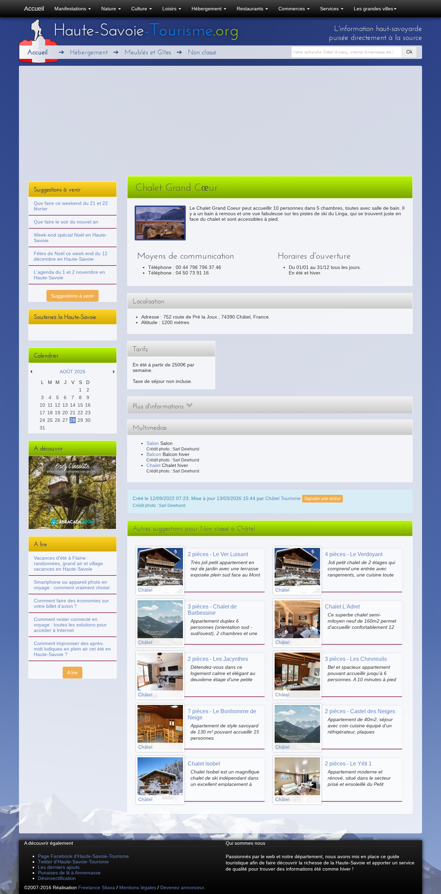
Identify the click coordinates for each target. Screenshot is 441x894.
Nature (109, 8)
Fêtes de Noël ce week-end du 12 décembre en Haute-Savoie (70, 256)
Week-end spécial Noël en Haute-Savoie (70, 237)
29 (80, 420)
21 (72, 412)
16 (88, 405)
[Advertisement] (220, 124)
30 (88, 420)
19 (57, 412)
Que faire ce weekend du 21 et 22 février (71, 205)
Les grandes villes (373, 8)
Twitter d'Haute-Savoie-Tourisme (73, 861)
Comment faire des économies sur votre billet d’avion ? (71, 603)
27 (65, 420)
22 (80, 412)
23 (88, 412)
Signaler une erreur (322, 498)
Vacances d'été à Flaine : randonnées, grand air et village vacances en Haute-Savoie (68, 563)
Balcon (153, 454)
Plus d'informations (159, 406)
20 (65, 412)
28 (72, 420)
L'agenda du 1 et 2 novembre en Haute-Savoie (69, 274)
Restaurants (251, 8)
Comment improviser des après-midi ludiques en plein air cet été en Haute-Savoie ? (72, 649)
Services (330, 8)
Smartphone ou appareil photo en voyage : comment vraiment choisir (72, 584)
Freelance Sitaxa (96, 887)
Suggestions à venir (72, 296)
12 (57, 405)
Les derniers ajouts (59, 867)
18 (50, 412)
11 (50, 405)
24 (42, 420)
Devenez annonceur (182, 887)
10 (42, 405)
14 (72, 405)
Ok (409, 52)
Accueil (34, 8)
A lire (72, 672)
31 (42, 427)
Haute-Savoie (146, 30)
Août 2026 (72, 371)
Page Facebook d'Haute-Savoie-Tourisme (83, 856)
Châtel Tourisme (283, 498)
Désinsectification (57, 878)
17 (42, 412)
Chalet (153, 465)
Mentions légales (137, 887)
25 (50, 420)
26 (57, 420)
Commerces (292, 8)
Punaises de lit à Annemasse (69, 872)
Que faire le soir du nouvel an (66, 222)
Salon (152, 443)
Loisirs (170, 8)
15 (80, 405)
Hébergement (207, 8)
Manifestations (71, 8)
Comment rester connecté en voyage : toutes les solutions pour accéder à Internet (70, 624)
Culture (139, 8)
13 (65, 405)
